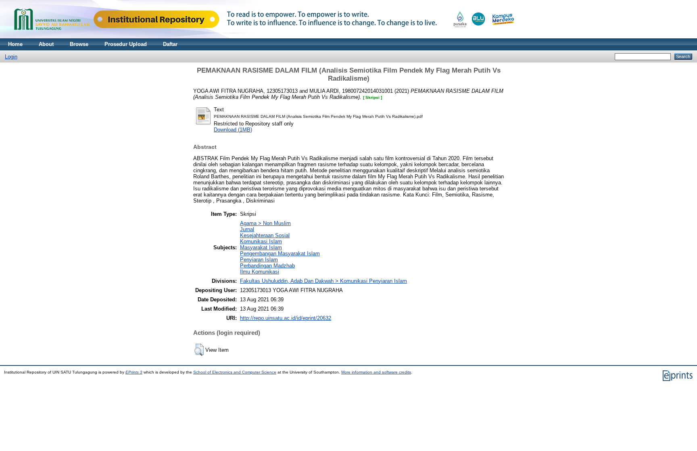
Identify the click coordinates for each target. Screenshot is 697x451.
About (46, 44)
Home (15, 44)
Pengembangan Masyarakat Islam (280, 254)
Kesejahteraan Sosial (265, 235)
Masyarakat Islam (261, 247)
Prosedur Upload (125, 44)
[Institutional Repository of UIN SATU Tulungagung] (262, 36)
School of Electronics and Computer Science (234, 372)
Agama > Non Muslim (265, 223)
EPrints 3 (133, 372)
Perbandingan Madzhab (267, 266)
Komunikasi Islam (261, 241)
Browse (79, 44)
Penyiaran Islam (259, 260)
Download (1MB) (233, 130)
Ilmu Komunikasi (259, 272)
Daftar (170, 44)
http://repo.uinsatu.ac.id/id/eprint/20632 (285, 318)
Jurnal (247, 229)
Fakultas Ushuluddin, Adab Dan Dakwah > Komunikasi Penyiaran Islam (323, 281)
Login (11, 57)
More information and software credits (376, 372)
